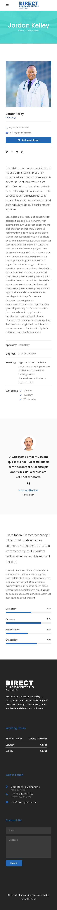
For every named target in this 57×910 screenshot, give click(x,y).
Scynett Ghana (28, 898)
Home (21, 30)
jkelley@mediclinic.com (20, 132)
